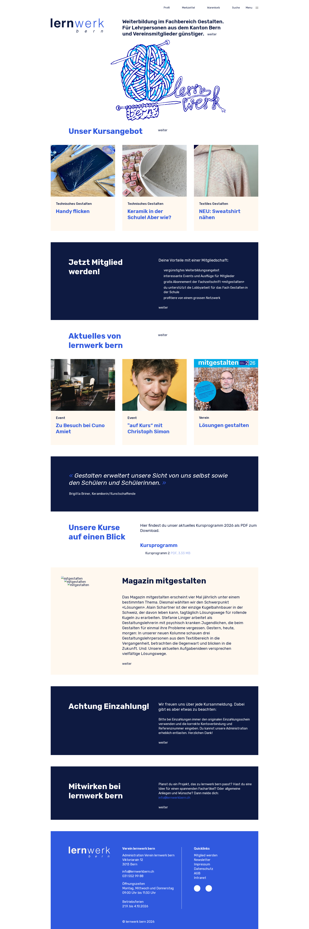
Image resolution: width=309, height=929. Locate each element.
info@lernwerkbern (172, 798)
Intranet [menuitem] (200, 878)
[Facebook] (197, 888)
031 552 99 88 (132, 876)
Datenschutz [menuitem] (203, 869)
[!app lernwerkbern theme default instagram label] (209, 888)
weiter (212, 34)
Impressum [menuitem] (202, 864)
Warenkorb (213, 7)
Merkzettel (188, 7)
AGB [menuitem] (197, 873)
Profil (167, 7)
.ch (188, 798)
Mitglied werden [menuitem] (205, 855)
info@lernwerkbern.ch (138, 871)
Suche (236, 7)
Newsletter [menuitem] (202, 860)
